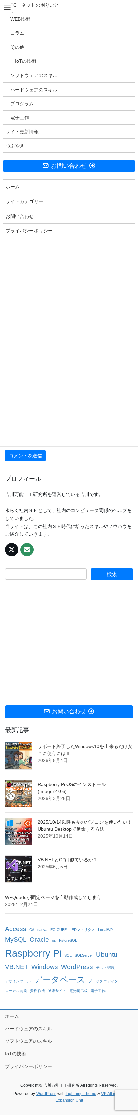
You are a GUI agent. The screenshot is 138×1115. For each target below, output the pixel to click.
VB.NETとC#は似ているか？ (68, 859)
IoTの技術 (15, 1053)
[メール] (27, 549)
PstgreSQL (68, 940)
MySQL (16, 939)
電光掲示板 (78, 991)
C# (31, 930)
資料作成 (37, 991)
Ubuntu (106, 954)
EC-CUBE (58, 930)
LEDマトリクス (82, 930)
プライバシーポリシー (28, 1066)
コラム (17, 33)
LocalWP (105, 930)
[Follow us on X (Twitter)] (11, 549)
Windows (44, 966)
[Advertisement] (69, 643)
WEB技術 (20, 19)
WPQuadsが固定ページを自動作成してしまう (53, 897)
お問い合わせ (20, 216)
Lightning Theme (81, 1093)
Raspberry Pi (33, 953)
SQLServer (84, 955)
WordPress (77, 966)
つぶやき (15, 145)
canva (42, 930)
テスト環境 (105, 968)
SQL (68, 955)
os (54, 940)
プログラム (22, 103)
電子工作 (98, 991)
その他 (17, 47)
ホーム (12, 1016)
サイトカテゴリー (24, 201)
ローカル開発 (16, 991)
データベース (59, 979)
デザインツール (18, 981)
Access (15, 928)
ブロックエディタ (103, 981)
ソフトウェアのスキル (28, 1041)
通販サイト (57, 991)
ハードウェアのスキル (28, 1028)
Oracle (39, 939)
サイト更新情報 (22, 131)
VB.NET (16, 966)
